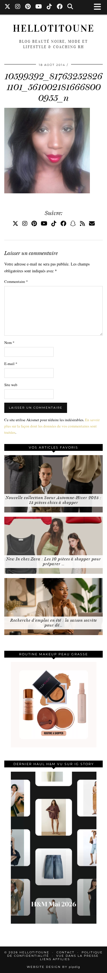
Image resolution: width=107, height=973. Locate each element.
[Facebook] (60, 7)
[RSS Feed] (82, 223)
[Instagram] (18, 7)
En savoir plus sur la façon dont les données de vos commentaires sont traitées (52, 426)
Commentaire (16, 281)
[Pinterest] (28, 7)
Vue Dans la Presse (77, 956)
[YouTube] (38, 7)
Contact (65, 952)
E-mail (10, 363)
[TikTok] (49, 7)
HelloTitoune (53, 28)
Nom (9, 342)
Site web (10, 384)
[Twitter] (8, 7)
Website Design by (53, 967)
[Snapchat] (73, 223)
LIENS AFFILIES (55, 959)
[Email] (92, 223)
